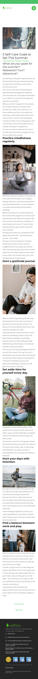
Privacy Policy (9, 668)
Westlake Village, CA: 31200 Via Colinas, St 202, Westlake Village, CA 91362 (19, 648)
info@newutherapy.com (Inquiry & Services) (19, 637)
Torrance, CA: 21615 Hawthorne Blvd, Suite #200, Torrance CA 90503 (17, 652)
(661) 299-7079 (11, 633)
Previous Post (19, 604)
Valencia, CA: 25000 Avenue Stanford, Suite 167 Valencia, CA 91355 (16, 645)
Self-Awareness (8, 61)
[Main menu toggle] (34, 8)
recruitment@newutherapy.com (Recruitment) (19, 640)
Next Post (19, 610)
